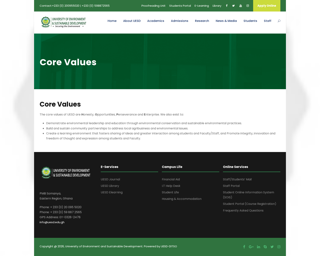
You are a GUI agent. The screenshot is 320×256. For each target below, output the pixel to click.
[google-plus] (251, 246)
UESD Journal (110, 179)
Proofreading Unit (153, 6)
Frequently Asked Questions (243, 210)
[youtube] (240, 6)
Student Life (170, 192)
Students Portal (180, 6)
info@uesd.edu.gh (52, 222)
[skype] (265, 246)
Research (202, 21)
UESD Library (110, 186)
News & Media (226, 21)
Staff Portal (231, 186)
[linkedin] (258, 246)
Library (217, 6)
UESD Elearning (112, 192)
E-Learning (202, 6)
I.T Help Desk (171, 186)
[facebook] (227, 6)
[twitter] (233, 6)
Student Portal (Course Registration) (249, 204)
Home (112, 21)
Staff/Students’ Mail (237, 179)
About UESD (132, 21)
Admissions (179, 21)
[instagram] (247, 6)
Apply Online (266, 6)
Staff (267, 21)
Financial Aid (171, 179)
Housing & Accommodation (181, 199)
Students (250, 21)
